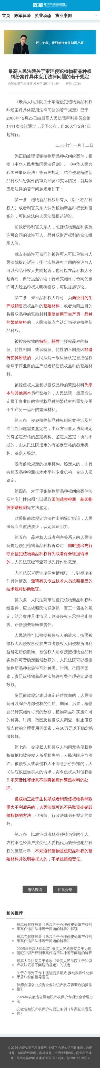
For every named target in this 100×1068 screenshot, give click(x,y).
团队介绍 (65, 889)
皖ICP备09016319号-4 (74, 1057)
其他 (78, 83)
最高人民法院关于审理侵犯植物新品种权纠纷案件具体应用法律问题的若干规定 (50, 74)
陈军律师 (22, 15)
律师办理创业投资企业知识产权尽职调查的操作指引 (54, 987)
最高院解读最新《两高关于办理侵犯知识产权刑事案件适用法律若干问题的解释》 (54, 938)
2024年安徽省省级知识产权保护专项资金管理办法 (55, 999)
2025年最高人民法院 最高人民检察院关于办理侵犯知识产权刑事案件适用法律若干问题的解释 (54, 950)
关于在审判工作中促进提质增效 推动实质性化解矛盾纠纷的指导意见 (55, 975)
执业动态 (43, 15)
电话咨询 (35, 889)
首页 (6, 15)
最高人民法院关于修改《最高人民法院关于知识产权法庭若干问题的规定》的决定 (54, 962)
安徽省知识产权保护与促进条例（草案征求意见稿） (54, 1011)
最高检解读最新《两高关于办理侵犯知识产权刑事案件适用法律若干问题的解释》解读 (54, 926)
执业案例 (63, 15)
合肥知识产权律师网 (50, 5)
